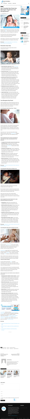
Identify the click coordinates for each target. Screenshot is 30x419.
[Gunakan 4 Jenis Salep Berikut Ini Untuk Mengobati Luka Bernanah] (22, 35)
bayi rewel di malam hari (12, 347)
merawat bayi (9, 145)
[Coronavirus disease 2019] (22, 20)
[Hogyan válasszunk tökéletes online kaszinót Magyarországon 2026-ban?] (22, 23)
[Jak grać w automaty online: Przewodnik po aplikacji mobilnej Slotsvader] (22, 27)
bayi (5, 30)
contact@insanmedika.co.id (14, 415)
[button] (28, 3)
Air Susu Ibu (16, 66)
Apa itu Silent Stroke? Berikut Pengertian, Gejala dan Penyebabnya (4, 355)
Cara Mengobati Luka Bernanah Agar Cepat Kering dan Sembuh (26, 38)
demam (12, 133)
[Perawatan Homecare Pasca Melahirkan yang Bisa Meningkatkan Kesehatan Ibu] (3, 372)
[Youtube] (26, 408)
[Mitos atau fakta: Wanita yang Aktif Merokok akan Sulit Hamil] (16, 372)
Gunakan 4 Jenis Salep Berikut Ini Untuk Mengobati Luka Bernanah (26, 35)
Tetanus (8, 252)
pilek (14, 133)
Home (1, 5)
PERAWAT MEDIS (11, 315)
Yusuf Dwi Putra (4, 13)
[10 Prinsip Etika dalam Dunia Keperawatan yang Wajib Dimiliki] (22, 41)
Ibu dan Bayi (4, 5)
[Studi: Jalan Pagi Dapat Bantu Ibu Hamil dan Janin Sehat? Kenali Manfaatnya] (10, 372)
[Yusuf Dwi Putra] (1, 13)
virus (11, 261)
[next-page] (2, 379)
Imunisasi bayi (3, 250)
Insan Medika (3, 312)
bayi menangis (4, 347)
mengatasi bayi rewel (16, 348)
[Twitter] (24, 408)
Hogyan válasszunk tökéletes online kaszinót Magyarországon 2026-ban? (26, 23)
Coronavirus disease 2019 (26, 19)
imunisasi (8, 348)
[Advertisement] (10, 339)
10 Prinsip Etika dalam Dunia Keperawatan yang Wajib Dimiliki (26, 41)
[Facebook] (21, 408)
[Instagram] (23, 408)
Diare (5, 253)
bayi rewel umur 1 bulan (3, 348)
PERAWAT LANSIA (8, 316)
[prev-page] (1, 379)
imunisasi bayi (11, 348)
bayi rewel (8, 347)
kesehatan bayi (8, 244)
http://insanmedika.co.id (9, 360)
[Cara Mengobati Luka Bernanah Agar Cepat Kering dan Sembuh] (22, 38)
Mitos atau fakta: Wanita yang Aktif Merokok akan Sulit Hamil (16, 376)
